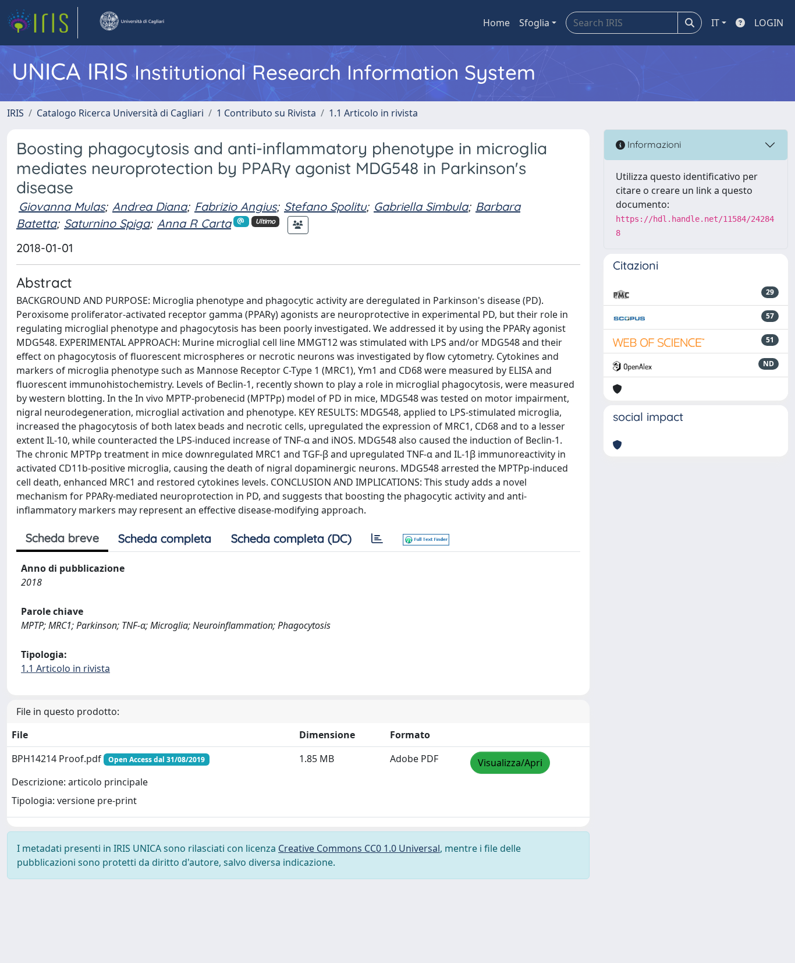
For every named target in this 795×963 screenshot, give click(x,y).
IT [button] (715, 22)
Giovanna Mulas (62, 206)
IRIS (15, 113)
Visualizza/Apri (510, 762)
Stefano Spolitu (325, 206)
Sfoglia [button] (534, 22)
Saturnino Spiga (107, 223)
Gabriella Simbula (421, 206)
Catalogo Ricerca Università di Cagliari (120, 113)
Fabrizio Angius (235, 206)
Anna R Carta (194, 223)
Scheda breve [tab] (62, 537)
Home (496, 22)
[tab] (377, 538)
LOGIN (768, 22)
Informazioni (653, 144)
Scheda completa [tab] (164, 538)
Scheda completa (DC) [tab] (291, 538)
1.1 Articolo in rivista (373, 113)
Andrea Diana (149, 206)
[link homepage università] (131, 22)
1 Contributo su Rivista (266, 113)
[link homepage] (42, 22)
